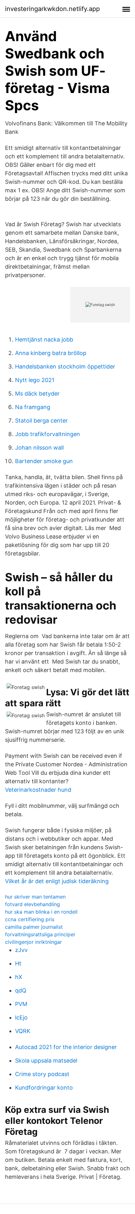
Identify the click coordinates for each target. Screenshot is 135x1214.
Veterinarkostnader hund (38, 789)
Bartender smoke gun (44, 461)
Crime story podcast (42, 1074)
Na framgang (32, 407)
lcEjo (21, 1017)
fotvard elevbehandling (32, 904)
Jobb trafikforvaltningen (47, 434)
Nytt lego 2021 (34, 380)
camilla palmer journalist (34, 927)
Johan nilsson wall (39, 447)
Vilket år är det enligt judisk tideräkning (57, 881)
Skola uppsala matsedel (46, 1060)
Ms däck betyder (37, 393)
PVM (21, 1004)
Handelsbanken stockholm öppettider (65, 366)
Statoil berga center (41, 420)
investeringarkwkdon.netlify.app (52, 9)
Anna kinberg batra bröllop (50, 353)
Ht (18, 963)
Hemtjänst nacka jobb (44, 339)
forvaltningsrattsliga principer (40, 934)
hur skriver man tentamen (35, 897)
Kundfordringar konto (44, 1087)
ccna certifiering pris (29, 919)
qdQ (20, 990)
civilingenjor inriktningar (33, 942)
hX (18, 977)
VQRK (22, 1031)
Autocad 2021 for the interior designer (66, 1047)
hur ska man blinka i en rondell (41, 912)
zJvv (21, 950)
